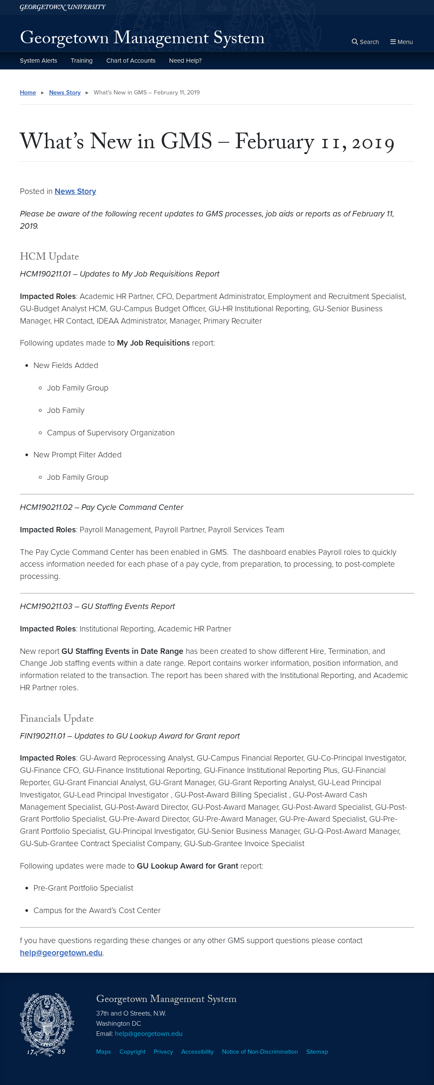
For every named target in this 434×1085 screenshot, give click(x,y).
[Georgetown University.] (63, 7)
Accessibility (197, 1051)
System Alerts (38, 60)
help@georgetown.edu (61, 953)
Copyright (132, 1051)
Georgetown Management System (142, 40)
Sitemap (317, 1051)
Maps (103, 1051)
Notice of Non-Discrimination (260, 1051)
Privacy (163, 1051)
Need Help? (185, 60)
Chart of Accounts (131, 60)
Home (28, 92)
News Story (65, 92)
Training (82, 60)
